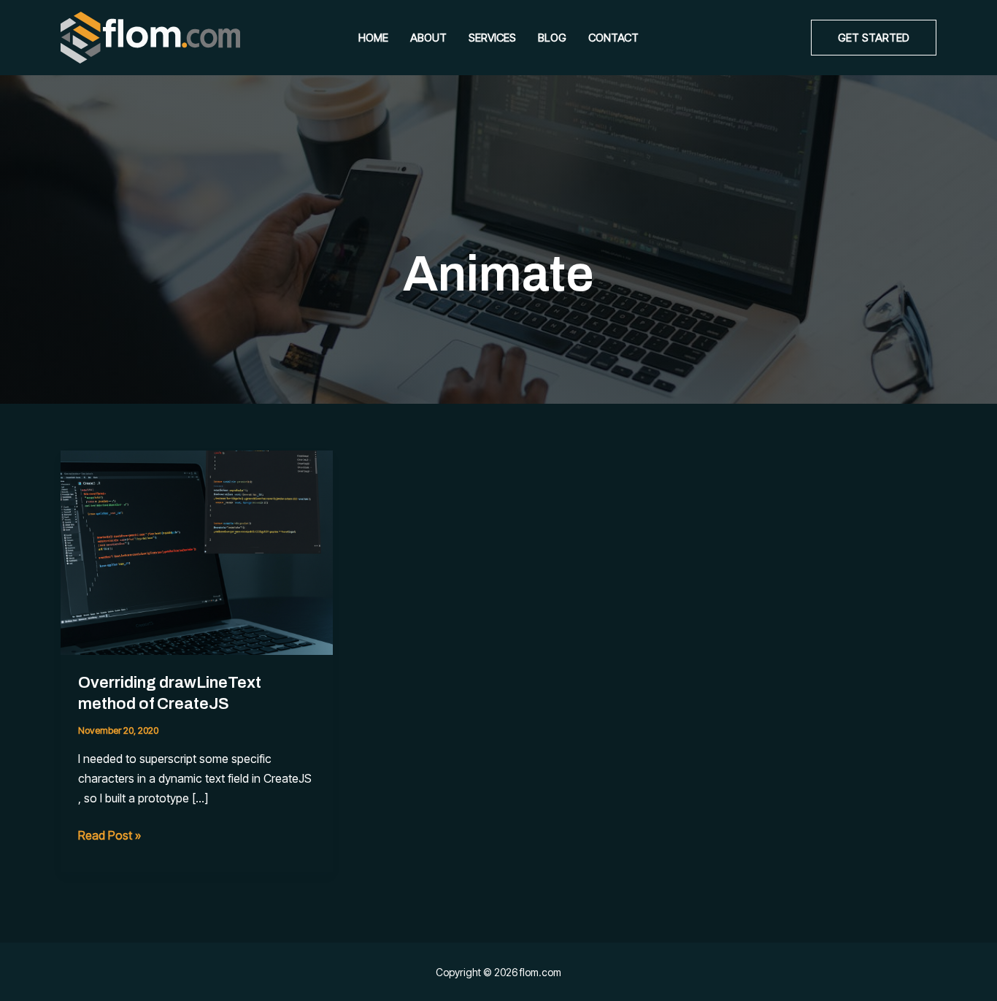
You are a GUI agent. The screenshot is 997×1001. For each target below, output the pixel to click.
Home (373, 38)
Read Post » (109, 836)
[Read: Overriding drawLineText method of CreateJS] (197, 551)
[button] (873, 37)
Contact (613, 38)
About (428, 38)
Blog (552, 38)
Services (492, 38)
